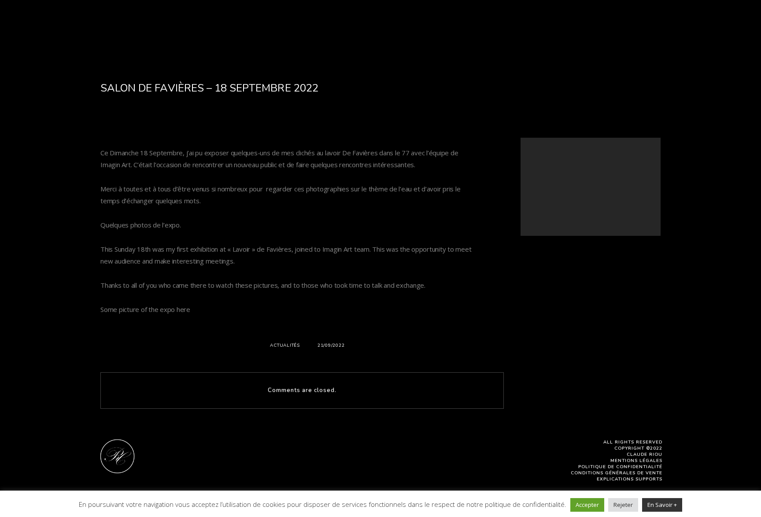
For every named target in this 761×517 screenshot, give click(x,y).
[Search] (631, 164)
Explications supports (629, 479)
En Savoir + (662, 505)
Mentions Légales (636, 461)
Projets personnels (371, 32)
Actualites (506, 32)
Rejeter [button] (623, 505)
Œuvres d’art (252, 32)
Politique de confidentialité (620, 467)
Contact (609, 32)
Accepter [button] (587, 505)
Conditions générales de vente (616, 473)
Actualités (285, 345)
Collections (188, 32)
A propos (131, 32)
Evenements (447, 32)
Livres (305, 32)
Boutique (560, 32)
